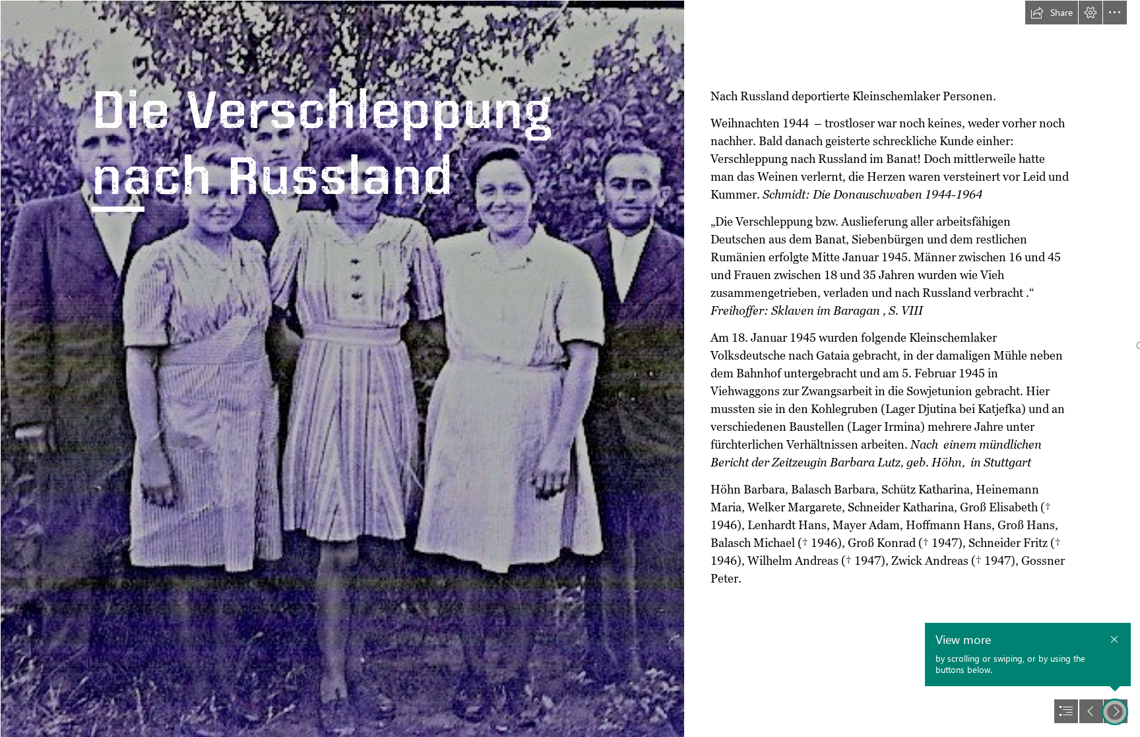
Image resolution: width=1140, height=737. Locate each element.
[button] (1051, 12)
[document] (570, 368)
